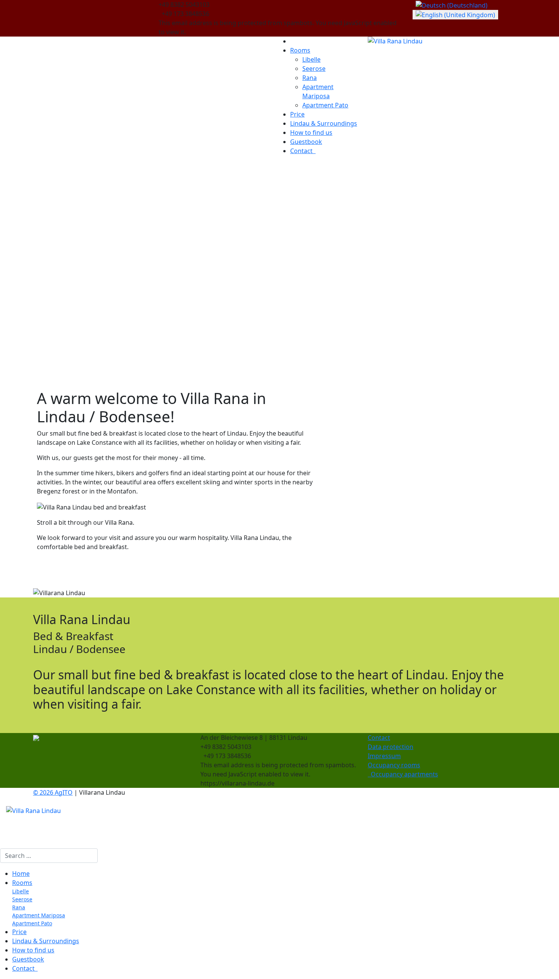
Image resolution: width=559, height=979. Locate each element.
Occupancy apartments (403, 774)
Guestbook (306, 141)
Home (21, 873)
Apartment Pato (325, 105)
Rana (309, 77)
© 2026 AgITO (53, 792)
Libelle (311, 59)
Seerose (314, 68)
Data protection (390, 747)
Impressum (384, 756)
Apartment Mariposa (38, 915)
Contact (303, 151)
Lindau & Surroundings (323, 123)
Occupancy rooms (394, 765)
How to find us (311, 132)
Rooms (300, 50)
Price (297, 114)
